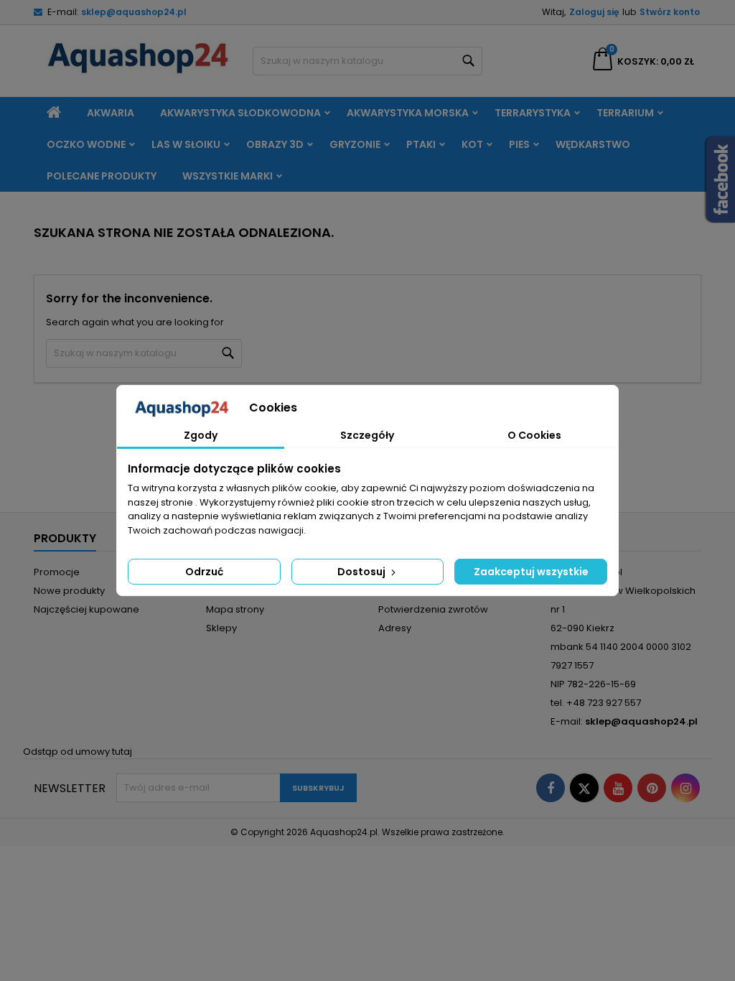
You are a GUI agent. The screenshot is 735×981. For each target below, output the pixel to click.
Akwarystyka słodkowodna (240, 113)
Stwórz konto (670, 12)
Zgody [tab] (200, 435)
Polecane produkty (101, 176)
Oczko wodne (86, 144)
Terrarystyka (533, 113)
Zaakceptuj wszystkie (531, 571)
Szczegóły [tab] (367, 435)
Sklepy (221, 628)
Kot (472, 144)
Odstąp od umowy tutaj (77, 751)
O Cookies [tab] (534, 435)
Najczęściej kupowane (86, 609)
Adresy (394, 628)
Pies (519, 144)
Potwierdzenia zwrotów (433, 609)
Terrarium (625, 113)
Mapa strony (235, 609)
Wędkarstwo (593, 144)
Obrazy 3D (275, 144)
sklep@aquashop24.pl (134, 12)
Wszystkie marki (227, 176)
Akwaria (110, 113)
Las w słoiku (185, 144)
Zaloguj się (594, 12)
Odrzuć (204, 571)
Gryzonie (354, 144)
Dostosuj (362, 571)
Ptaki (421, 144)
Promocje (57, 572)
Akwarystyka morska (408, 113)
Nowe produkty (69, 591)
